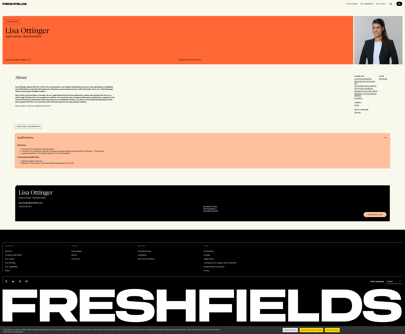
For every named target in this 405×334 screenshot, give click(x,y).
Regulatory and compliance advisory (365, 95)
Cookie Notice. (18, 332)
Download (383, 79)
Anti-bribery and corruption (365, 86)
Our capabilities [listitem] (11, 266)
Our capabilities (366, 3)
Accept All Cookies (332, 330)
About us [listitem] (8, 251)
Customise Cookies (290, 330)
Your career (381, 3)
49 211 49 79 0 (195, 60)
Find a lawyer (352, 3)
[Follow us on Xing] (20, 281)
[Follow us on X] (6, 281)
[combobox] (394, 281)
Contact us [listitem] (75, 259)
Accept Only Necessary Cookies (311, 330)
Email (356, 105)
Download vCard (375, 215)
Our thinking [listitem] (10, 263)
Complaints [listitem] (142, 255)
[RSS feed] (26, 281)
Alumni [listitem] (74, 255)
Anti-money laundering (363, 88)
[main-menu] (399, 3)
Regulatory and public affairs (366, 91)
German (357, 112)
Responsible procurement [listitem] (214, 266)
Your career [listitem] (9, 259)
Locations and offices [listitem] (13, 255)
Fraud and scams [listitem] (144, 251)
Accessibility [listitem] (208, 251)
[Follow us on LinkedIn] (13, 281)
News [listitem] (7, 270)
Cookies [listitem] (207, 255)
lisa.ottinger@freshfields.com (18, 60)
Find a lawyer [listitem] (76, 251)
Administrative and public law (364, 82)
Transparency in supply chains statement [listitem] (220, 263)
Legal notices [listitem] (209, 259)
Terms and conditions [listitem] (146, 259)
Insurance (358, 98)
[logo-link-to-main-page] (15, 4)
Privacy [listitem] (206, 270)
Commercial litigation (363, 79)
